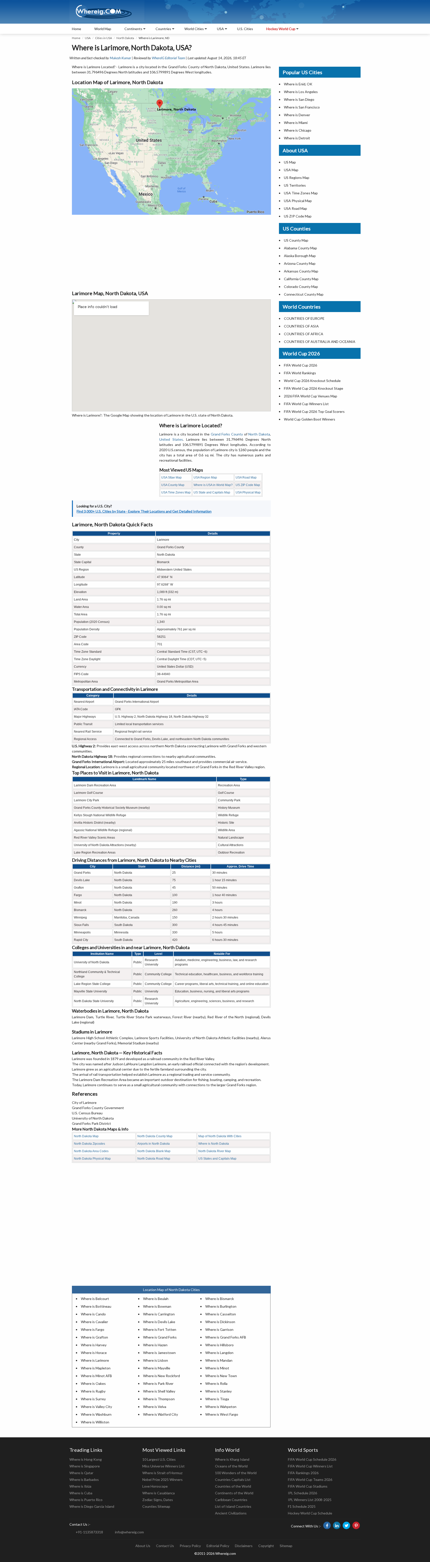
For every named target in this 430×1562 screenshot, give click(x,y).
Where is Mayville (156, 1368)
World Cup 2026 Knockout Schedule (312, 380)
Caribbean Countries (231, 1500)
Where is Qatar (81, 1473)
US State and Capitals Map (212, 492)
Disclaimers (244, 1546)
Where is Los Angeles (301, 92)
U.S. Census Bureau (87, 1113)
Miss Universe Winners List (163, 1466)
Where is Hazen (155, 1345)
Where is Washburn (96, 1414)
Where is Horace (94, 1352)
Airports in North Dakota (153, 1143)
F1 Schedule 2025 (302, 1506)
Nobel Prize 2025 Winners (162, 1479)
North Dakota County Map (154, 1136)
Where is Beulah (155, 1298)
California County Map (301, 279)
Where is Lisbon (155, 1360)
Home (76, 29)
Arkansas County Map (301, 271)
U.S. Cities (245, 29)
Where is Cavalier (94, 1322)
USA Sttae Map (171, 477)
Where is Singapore (84, 1466)
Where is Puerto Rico (86, 1500)
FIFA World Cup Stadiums (307, 1486)
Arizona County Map (300, 263)
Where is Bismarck (219, 1298)
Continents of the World (234, 1493)
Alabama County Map (300, 248)
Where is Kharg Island (232, 1459)
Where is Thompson (159, 1399)
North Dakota (125, 38)
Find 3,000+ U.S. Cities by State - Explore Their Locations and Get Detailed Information (144, 511)
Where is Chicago (297, 130)
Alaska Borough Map (300, 256)
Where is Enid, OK (298, 84)
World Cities (194, 29)
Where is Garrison (219, 1329)
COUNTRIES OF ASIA (301, 326)
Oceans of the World (231, 1466)
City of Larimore (84, 1102)
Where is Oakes (93, 1383)
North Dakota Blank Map (153, 1151)
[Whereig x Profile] (346, 1525)
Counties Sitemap (156, 1506)
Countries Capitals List (233, 1479)
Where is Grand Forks (160, 1337)
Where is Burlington (220, 1306)
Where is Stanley (218, 1391)
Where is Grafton (94, 1337)
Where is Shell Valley (159, 1391)
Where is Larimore (95, 1360)
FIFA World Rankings (300, 373)
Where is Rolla (216, 1383)
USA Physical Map (248, 492)
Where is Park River (158, 1383)
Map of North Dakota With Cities (219, 1136)
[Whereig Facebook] (327, 1525)
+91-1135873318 (89, 1532)
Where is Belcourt (95, 1298)
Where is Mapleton (95, 1368)
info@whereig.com (129, 1532)
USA (88, 38)
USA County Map (172, 485)
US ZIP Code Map (248, 485)
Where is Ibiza (80, 1486)
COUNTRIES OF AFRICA (303, 334)
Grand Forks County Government (98, 1108)
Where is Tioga (217, 1399)
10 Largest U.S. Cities (159, 1459)
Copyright (266, 1546)
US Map (290, 162)
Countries (163, 29)
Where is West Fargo (221, 1414)
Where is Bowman (157, 1306)
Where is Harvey (94, 1345)
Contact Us (165, 1546)
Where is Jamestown (159, 1352)
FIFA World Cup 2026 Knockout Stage (313, 388)
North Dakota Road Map (153, 1158)
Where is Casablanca (158, 1493)
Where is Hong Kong (85, 1459)
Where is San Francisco (302, 107)
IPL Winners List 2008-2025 (309, 1500)
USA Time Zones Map (176, 492)
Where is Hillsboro (219, 1345)
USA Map (291, 170)
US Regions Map (296, 177)
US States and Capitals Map (217, 1158)
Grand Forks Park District (91, 1123)
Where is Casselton (220, 1314)
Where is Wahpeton (220, 1406)
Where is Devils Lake (159, 1322)
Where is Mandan (218, 1360)
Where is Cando (93, 1314)
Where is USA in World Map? (213, 485)
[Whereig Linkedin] (336, 1525)
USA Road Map (246, 477)
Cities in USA (103, 38)
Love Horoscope (155, 1486)
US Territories (295, 185)
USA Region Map (205, 477)
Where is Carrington (159, 1314)
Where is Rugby (93, 1391)
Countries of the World (233, 1486)
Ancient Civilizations (231, 1513)
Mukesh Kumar (120, 58)
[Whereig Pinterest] (356, 1525)
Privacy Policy (190, 1546)
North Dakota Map (86, 1136)
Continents (133, 29)
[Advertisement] (171, 252)
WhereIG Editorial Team (168, 58)
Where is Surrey (93, 1399)
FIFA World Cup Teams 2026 (310, 1479)
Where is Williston (95, 1422)
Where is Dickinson (220, 1322)
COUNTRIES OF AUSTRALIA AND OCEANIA (319, 341)
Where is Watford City (160, 1414)
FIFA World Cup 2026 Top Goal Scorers (314, 411)
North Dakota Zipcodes (89, 1143)
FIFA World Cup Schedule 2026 (312, 1459)
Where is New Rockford (161, 1376)
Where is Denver (297, 115)
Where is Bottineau (96, 1306)
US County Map (296, 240)
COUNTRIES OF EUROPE (304, 318)
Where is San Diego (299, 99)
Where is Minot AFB (96, 1376)
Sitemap (286, 1546)
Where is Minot (217, 1368)
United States (171, 439)
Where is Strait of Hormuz (162, 1473)
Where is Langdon (219, 1352)
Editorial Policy (218, 1546)
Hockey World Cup (280, 29)
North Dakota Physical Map (92, 1158)
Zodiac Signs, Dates (157, 1500)
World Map (102, 29)
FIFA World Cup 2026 (300, 365)
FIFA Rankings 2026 (303, 1473)
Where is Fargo (92, 1329)
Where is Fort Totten (159, 1329)
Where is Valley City (96, 1406)
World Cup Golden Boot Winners (309, 419)
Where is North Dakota (213, 1143)
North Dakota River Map (214, 1151)
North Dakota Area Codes (91, 1151)
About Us (142, 1546)
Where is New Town (221, 1376)
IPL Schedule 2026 (302, 1493)
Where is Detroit (297, 138)
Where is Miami (296, 122)
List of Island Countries (233, 1506)
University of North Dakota (93, 1118)
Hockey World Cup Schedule (310, 1513)
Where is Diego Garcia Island (91, 1506)
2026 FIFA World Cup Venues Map (310, 396)
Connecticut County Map (303, 294)
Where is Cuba (80, 1493)
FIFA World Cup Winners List (306, 404)
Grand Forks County (227, 434)
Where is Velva (154, 1406)
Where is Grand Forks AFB (225, 1337)
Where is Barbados (84, 1479)
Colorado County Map (301, 286)
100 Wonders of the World (236, 1473)
